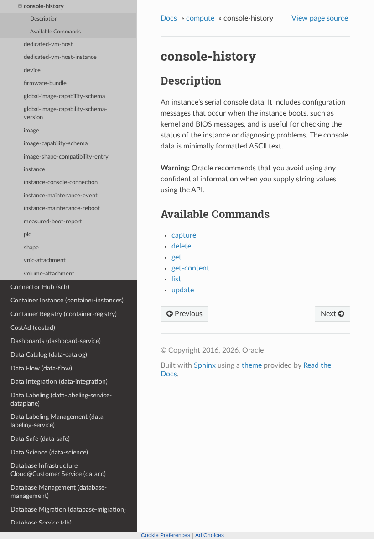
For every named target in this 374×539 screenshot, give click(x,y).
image (31, 131)
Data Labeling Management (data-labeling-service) (58, 420)
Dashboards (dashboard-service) (55, 341)
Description (44, 18)
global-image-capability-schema (64, 97)
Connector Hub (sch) (39, 287)
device (32, 71)
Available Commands (55, 31)
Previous (188, 313)
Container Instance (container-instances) (67, 300)
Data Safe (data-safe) (40, 438)
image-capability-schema (56, 144)
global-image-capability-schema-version (65, 113)
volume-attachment (49, 274)
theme (252, 365)
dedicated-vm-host (48, 45)
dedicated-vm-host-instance (60, 57)
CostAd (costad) (32, 327)
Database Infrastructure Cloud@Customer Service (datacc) (58, 469)
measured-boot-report (53, 222)
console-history (44, 7)
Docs (169, 18)
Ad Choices (209, 535)
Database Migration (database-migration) (68, 509)
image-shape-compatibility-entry (66, 157)
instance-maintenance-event (61, 196)
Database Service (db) (41, 522)
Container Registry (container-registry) (63, 314)
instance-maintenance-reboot (62, 208)
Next (329, 313)
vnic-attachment (45, 261)
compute (200, 18)
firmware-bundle (45, 83)
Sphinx (205, 365)
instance (34, 170)
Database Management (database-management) (58, 491)
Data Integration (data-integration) (59, 381)
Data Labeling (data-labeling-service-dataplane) (61, 399)
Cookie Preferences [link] (165, 535)
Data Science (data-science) (49, 452)
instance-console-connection (61, 182)
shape (31, 248)
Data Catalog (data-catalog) (48, 354)
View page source (319, 18)
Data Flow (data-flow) (41, 368)
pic (27, 235)
